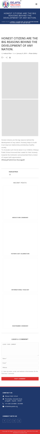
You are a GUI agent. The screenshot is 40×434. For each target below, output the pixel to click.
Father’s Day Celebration (20, 254)
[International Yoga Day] (20, 273)
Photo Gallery (33, 53)
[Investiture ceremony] (20, 200)
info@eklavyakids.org (11, 406)
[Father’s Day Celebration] (20, 236)
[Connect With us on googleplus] (9, 421)
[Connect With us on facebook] (4, 421)
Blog (7, 21)
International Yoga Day (20, 290)
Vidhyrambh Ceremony (20, 326)
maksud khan (7, 53)
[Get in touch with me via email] (10, 175)
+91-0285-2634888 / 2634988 (14, 403)
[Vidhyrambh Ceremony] (20, 309)
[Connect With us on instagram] (14, 421)
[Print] (11, 57)
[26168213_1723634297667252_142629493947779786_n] (20, 118)
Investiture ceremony (20, 217)
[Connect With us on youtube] (19, 421)
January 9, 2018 (22, 53)
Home (3, 21)
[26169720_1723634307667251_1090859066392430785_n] (20, 80)
